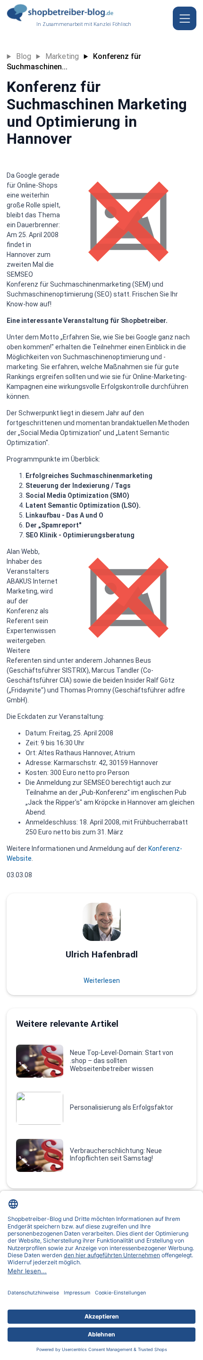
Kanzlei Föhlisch (112, 24)
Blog (23, 56)
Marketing (62, 56)
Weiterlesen (102, 980)
